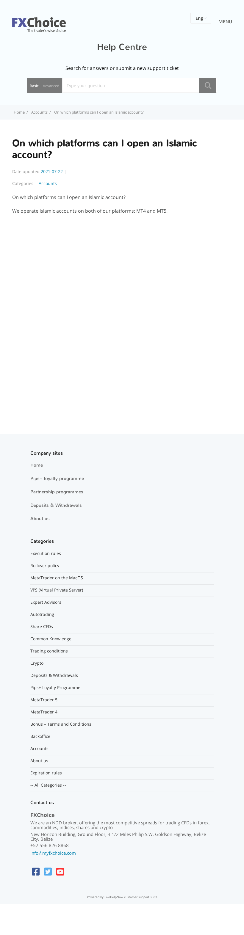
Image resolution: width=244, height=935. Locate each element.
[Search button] (207, 85)
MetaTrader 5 (43, 699)
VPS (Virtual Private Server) (56, 590)
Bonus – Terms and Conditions (60, 724)
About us (40, 519)
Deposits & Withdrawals (56, 505)
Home (36, 465)
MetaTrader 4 (43, 712)
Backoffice (40, 736)
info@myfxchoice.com (53, 853)
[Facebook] (36, 871)
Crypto (36, 663)
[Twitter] (48, 871)
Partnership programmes (56, 492)
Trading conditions (49, 651)
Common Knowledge (50, 638)
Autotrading (42, 614)
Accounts (39, 112)
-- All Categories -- (48, 785)
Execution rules (45, 553)
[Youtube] (60, 871)
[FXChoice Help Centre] (39, 21)
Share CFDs (41, 626)
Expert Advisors (45, 602)
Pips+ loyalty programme (57, 478)
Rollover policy (44, 565)
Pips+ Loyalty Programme (55, 687)
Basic (34, 85)
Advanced (51, 85)
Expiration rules (46, 773)
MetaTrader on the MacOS (56, 577)
